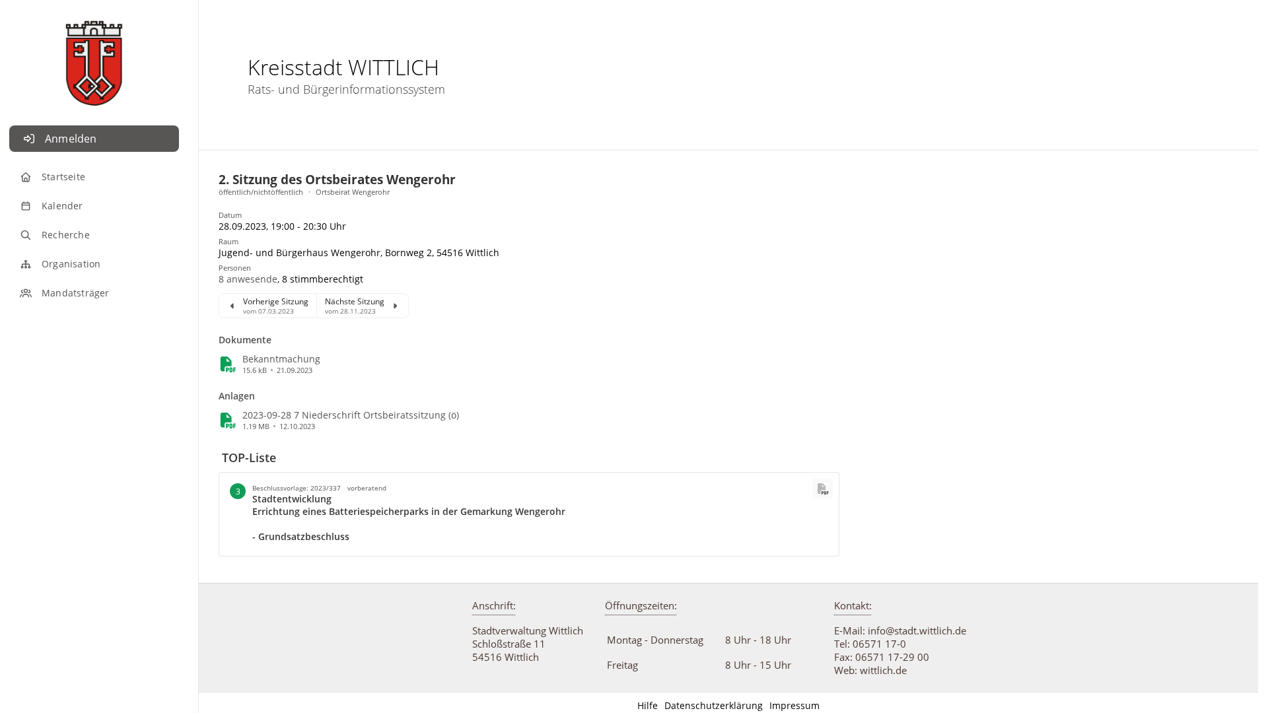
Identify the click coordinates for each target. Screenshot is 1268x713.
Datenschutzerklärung (713, 705)
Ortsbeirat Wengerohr (353, 192)
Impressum (794, 705)
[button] (248, 279)
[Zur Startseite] (94, 56)
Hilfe (647, 705)
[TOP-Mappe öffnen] (822, 488)
